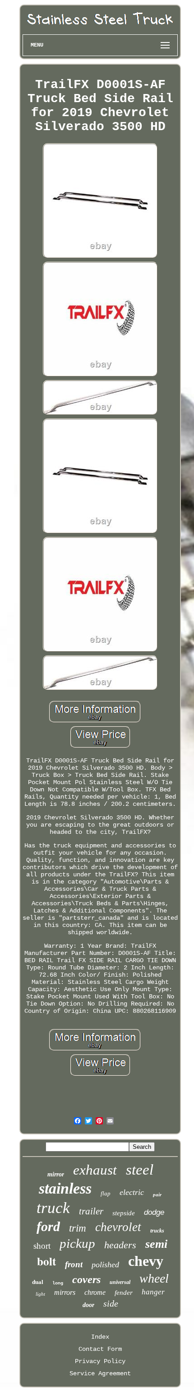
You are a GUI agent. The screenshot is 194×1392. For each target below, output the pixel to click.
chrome (95, 1292)
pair (157, 1194)
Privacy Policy (100, 1361)
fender (124, 1292)
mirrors (64, 1292)
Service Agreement (100, 1373)
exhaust (95, 1170)
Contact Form (100, 1349)
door (88, 1305)
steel (139, 1170)
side (110, 1303)
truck (53, 1208)
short (42, 1246)
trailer (91, 1211)
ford (48, 1226)
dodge (154, 1212)
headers (120, 1245)
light (40, 1294)
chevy (145, 1261)
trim (77, 1228)
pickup (77, 1243)
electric (132, 1192)
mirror (55, 1174)
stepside (123, 1213)
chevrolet (118, 1227)
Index (100, 1336)
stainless (65, 1188)
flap (106, 1193)
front (74, 1264)
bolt (46, 1261)
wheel (154, 1278)
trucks (157, 1230)
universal (120, 1282)
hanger (153, 1292)
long (57, 1283)
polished (105, 1264)
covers (86, 1279)
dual (37, 1282)
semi (156, 1244)
